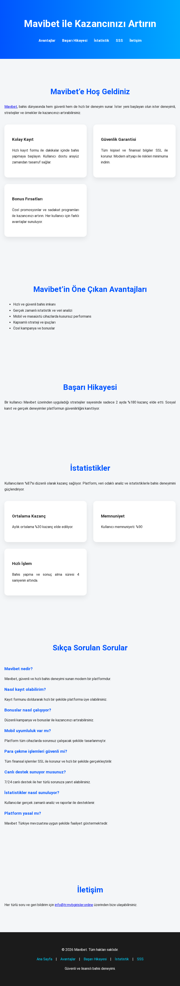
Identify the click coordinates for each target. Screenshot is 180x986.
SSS (119, 40)
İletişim (136, 40)
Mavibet (10, 107)
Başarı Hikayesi (74, 40)
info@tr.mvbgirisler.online (74, 905)
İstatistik (101, 40)
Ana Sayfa (44, 959)
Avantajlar (47, 40)
